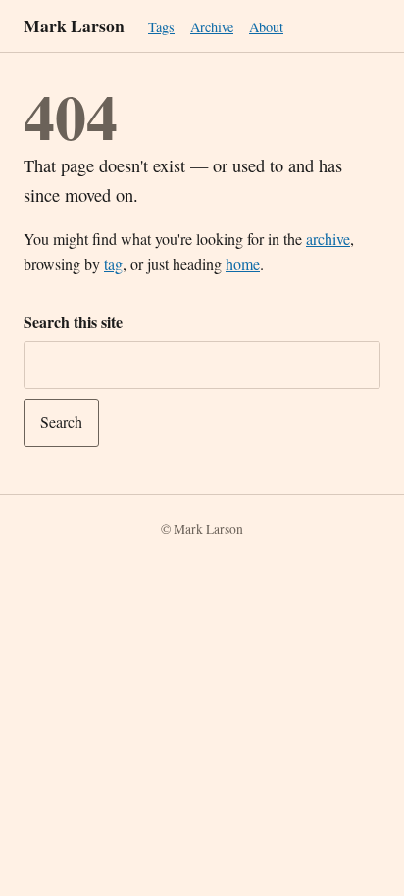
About (266, 27)
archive (328, 238)
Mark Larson (74, 25)
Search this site (73, 321)
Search (61, 421)
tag (113, 264)
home (243, 264)
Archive (211, 27)
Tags (161, 27)
